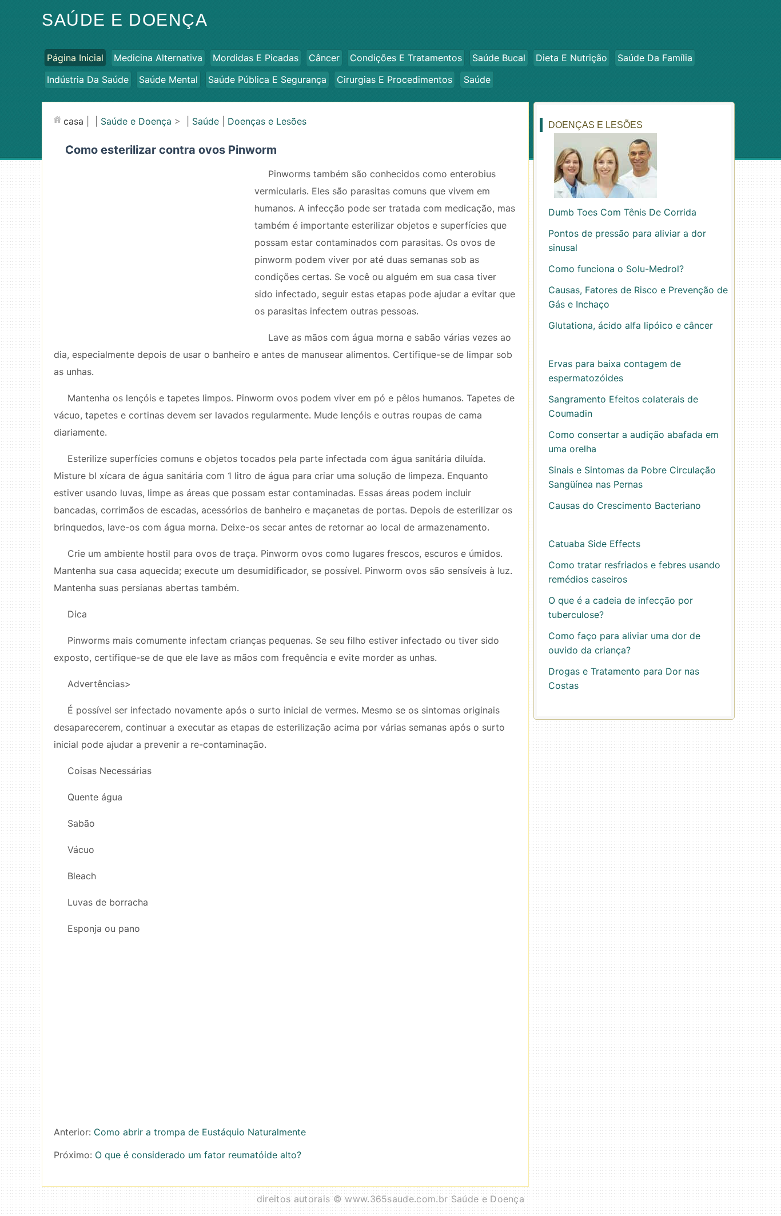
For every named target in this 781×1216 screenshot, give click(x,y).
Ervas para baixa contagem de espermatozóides (614, 371)
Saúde (477, 79)
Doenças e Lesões (267, 121)
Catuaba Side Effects (594, 543)
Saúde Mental (168, 79)
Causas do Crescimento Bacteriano (624, 505)
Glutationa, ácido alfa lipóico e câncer (630, 325)
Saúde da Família (654, 57)
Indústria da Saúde (88, 79)
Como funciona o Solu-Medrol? (616, 268)
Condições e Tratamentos (406, 57)
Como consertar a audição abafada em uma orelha (633, 441)
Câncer (324, 57)
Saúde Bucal (498, 57)
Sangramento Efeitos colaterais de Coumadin (623, 406)
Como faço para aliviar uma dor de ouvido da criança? (624, 643)
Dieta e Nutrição (571, 57)
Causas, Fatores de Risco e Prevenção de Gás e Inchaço (638, 297)
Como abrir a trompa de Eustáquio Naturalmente (200, 1132)
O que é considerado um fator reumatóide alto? (198, 1155)
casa (73, 121)
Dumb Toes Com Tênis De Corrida (622, 212)
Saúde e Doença (125, 20)
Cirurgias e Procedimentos (394, 79)
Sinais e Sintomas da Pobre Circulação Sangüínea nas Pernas (632, 477)
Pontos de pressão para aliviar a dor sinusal (627, 240)
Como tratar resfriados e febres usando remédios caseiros (634, 572)
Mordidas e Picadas (255, 57)
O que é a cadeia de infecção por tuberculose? (620, 607)
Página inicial (75, 57)
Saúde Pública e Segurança (267, 79)
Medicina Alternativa (158, 57)
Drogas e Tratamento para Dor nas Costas (623, 678)
